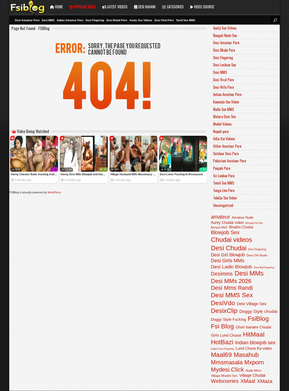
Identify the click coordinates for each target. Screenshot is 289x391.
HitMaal (253, 334)
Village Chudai (252, 375)
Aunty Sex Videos (140, 20)
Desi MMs (249, 273)
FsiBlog (258, 318)
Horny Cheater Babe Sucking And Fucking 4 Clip (34, 174)
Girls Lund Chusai (226, 335)
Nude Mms (253, 370)
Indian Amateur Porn (70, 20)
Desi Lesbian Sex (224, 65)
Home (58, 6)
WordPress (54, 192)
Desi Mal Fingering (264, 267)
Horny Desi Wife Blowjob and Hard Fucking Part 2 (84, 174)
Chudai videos (231, 239)
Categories (175, 6)
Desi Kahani (146, 6)
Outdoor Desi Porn (226, 153)
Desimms (222, 274)
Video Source (203, 6)
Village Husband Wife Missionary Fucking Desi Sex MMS (133, 174)
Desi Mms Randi (232, 288)
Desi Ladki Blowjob (231, 266)
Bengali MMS (219, 227)
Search (275, 20)
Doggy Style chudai (258, 311)
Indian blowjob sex (255, 342)
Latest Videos (116, 6)
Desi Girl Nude (257, 255)
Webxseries (225, 381)
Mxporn (254, 362)
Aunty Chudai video (227, 222)
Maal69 (221, 354)
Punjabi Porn (221, 168)
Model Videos (222, 124)
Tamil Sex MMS (185, 20)
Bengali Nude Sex (225, 35)
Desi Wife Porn (223, 87)
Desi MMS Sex (232, 295)
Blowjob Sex (225, 232)
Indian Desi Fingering (222, 348)
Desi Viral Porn (164, 20)
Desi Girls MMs (227, 260)
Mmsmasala (226, 362)
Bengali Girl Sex (254, 223)
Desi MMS (48, 20)
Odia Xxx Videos (224, 138)
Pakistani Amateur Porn (229, 161)
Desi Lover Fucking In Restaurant (181, 174)
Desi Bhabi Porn (116, 20)
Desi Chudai (228, 248)
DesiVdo (223, 303)
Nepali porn (221, 131)
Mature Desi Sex (224, 116)
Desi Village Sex (251, 303)
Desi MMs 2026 (231, 281)
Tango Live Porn (224, 190)
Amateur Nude (242, 217)
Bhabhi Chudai (241, 227)
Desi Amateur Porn (27, 20)
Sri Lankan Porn (224, 175)
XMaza (264, 381)
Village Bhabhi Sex (224, 375)
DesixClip (224, 310)
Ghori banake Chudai (253, 327)
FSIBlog (28, 7)
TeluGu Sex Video (225, 198)
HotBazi (222, 342)
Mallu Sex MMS (223, 109)
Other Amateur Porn (227, 146)
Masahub (246, 354)
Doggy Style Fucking (228, 319)
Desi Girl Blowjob (228, 254)
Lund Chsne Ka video (254, 348)
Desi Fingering (95, 20)
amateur (220, 217)
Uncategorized (223, 205)
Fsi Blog (222, 326)
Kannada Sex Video (226, 102)
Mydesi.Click (227, 369)
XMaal (247, 381)
